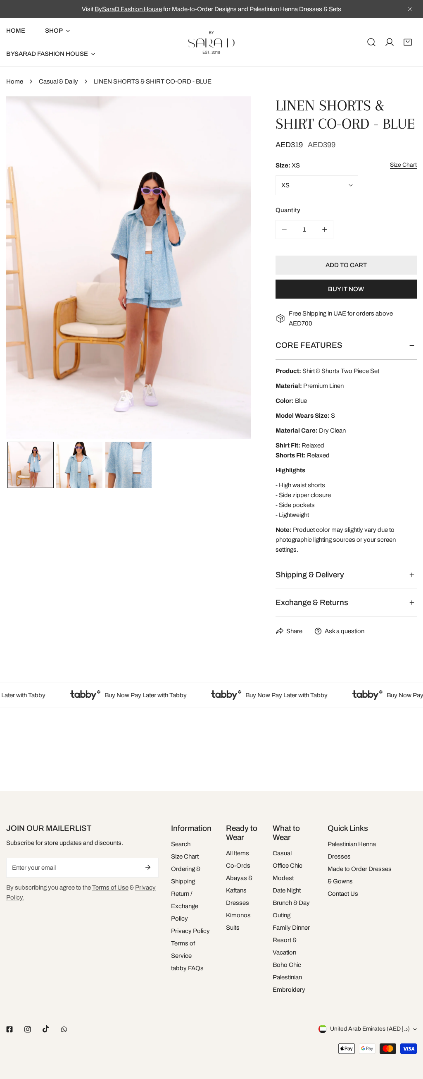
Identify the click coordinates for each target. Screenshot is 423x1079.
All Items (237, 853)
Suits (233, 927)
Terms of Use (110, 887)
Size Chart (185, 856)
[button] (408, 42)
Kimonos (238, 915)
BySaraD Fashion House (128, 9)
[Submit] (148, 867)
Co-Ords (238, 865)
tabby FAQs (187, 968)
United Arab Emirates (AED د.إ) (370, 1029)
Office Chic (287, 865)
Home (14, 81)
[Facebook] (9, 1029)
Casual (282, 853)
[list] (128, 267)
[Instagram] (28, 1029)
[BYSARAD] (211, 42)
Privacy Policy (190, 931)
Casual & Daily (58, 81)
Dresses (237, 903)
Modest (283, 878)
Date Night (287, 890)
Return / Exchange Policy (184, 906)
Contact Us (343, 893)
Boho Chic (287, 965)
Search (180, 844)
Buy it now (346, 289)
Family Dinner (291, 927)
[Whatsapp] (64, 1029)
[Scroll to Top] (408, 1035)
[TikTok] (46, 1029)
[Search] (371, 42)
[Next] (231, 269)
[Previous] (26, 269)
